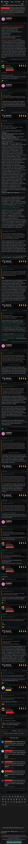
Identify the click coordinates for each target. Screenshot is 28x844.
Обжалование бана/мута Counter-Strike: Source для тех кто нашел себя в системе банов (15, 743)
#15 (25, 588)
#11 (25, 500)
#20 (25, 715)
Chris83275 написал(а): (7, 269)
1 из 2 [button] (9, 730)
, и (12, 627)
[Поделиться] (24, 23)
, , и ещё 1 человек (14, 704)
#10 (25, 471)
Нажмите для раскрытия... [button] (14, 364)
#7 (25, 350)
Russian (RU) (15, 831)
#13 (25, 550)
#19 (25, 692)
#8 (25, 383)
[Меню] (2, 2)
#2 (25, 72)
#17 (25, 636)
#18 (25, 670)
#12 (25, 526)
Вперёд (14, 730)
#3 (25, 90)
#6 (25, 310)
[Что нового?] (23, 1)
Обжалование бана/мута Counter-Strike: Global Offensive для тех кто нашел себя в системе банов (15, 753)
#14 (25, 574)
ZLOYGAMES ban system (7, 531)
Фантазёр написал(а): (7, 718)
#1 (25, 23)
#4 (25, 120)
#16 (25, 614)
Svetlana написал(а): (6, 92)
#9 (25, 438)
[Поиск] (26, 1)
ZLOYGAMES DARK (6, 831)
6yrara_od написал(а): (7, 353)
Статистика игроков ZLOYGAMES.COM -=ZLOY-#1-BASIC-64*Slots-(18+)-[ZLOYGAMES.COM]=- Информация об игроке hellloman (13, 207)
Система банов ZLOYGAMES (9, 256)
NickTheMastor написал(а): (8, 231)
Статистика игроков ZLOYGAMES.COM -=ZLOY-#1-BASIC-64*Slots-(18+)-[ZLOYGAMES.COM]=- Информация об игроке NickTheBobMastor (13, 336)
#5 (25, 266)
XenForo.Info (3, 832)
